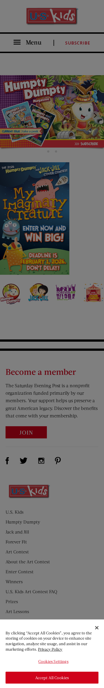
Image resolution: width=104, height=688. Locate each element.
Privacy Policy (50, 649)
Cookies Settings (53, 661)
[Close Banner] (96, 627)
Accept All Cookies (52, 677)
